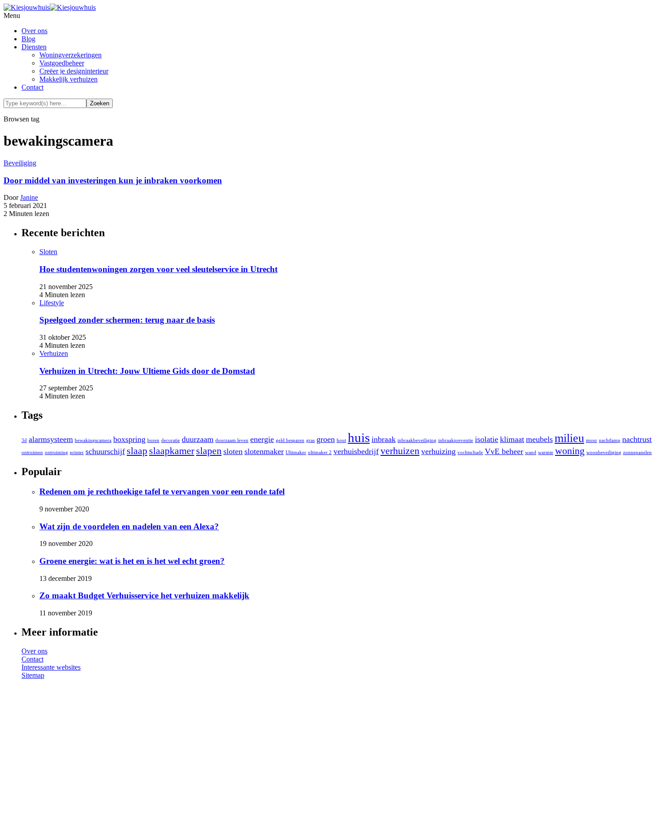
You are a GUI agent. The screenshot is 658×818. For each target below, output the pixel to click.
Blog (28, 39)
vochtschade (470, 452)
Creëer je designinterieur (73, 71)
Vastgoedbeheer (61, 63)
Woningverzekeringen (70, 55)
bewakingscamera (93, 440)
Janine (29, 197)
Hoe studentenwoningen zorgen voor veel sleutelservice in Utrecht (158, 269)
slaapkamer (171, 450)
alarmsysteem (51, 439)
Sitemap (32, 675)
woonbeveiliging (603, 452)
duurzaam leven (231, 440)
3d (24, 440)
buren (153, 440)
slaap (137, 450)
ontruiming (56, 452)
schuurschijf (105, 451)
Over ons (34, 31)
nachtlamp (609, 440)
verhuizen (399, 450)
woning (570, 450)
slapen (209, 450)
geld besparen (290, 440)
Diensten (34, 47)
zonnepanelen (637, 452)
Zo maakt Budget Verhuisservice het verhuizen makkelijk (144, 595)
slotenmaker (264, 451)
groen (325, 439)
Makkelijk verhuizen (68, 79)
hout (341, 440)
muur (591, 440)
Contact (32, 87)
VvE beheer (504, 451)
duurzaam (198, 439)
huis (359, 437)
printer (77, 452)
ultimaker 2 (320, 452)
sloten (233, 451)
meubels (539, 439)
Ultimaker (296, 452)
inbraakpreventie (455, 440)
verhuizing (438, 451)
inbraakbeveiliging (416, 440)
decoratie (170, 440)
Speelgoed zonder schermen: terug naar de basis (127, 320)
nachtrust (637, 439)
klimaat (512, 439)
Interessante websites (51, 667)
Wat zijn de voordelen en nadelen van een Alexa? (129, 526)
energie (262, 439)
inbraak (384, 439)
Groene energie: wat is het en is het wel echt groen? (132, 561)
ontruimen (32, 452)
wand (530, 452)
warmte (545, 452)
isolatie (486, 439)
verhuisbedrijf (356, 451)
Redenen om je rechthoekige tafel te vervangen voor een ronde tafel (162, 491)
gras (310, 440)
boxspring (129, 439)
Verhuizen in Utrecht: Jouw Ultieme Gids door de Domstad (147, 371)
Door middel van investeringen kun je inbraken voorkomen (113, 180)
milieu (569, 438)
